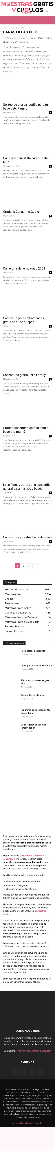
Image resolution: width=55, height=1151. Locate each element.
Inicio (5, 27)
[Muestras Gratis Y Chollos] (27, 8)
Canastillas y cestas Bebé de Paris (27, 537)
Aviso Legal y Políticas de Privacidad (27, 1123)
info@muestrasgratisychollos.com (34, 1050)
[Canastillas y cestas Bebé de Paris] (27, 521)
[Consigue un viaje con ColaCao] (10, 669)
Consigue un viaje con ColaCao (36, 665)
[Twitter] (40, 1072)
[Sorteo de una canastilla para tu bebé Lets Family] (27, 88)
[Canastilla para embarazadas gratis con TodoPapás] (27, 302)
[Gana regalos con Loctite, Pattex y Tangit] (10, 728)
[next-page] (36, 565)
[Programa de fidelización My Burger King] (10, 713)
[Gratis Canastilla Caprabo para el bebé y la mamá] (27, 412)
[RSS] (32, 1072)
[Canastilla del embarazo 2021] (27, 252)
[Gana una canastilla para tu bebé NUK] (27, 142)
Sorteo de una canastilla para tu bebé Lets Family (25, 106)
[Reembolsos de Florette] (10, 654)
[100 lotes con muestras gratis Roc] (10, 684)
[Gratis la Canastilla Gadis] (27, 196)
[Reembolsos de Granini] (10, 699)
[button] (5, 20)
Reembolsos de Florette (33, 651)
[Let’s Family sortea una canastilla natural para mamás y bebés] (27, 469)
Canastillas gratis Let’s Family (24, 375)
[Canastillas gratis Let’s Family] (27, 359)
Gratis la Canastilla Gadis (21, 212)
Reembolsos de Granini (32, 695)
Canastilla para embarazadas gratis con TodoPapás (23, 320)
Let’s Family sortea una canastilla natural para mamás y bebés (27, 486)
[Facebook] (15, 1072)
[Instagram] (23, 1072)
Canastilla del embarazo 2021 (24, 268)
